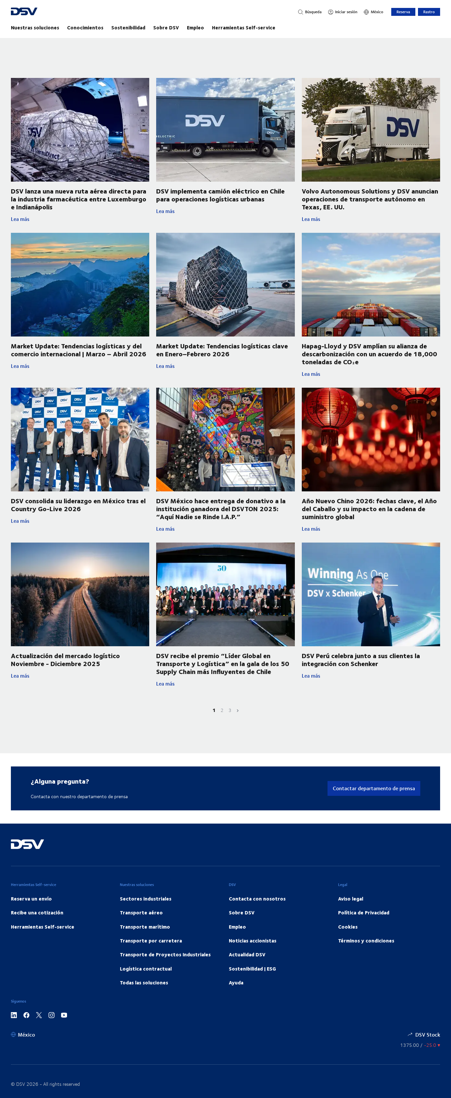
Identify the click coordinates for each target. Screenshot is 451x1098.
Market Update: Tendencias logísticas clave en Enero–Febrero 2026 (222, 349)
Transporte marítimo (145, 927)
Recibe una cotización (37, 912)
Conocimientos (85, 27)
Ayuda (236, 982)
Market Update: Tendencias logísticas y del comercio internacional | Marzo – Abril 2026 (78, 349)
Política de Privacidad (363, 912)
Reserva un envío (31, 899)
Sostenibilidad (128, 27)
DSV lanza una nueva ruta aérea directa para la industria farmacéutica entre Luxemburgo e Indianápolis (78, 199)
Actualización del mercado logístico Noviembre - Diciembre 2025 (65, 659)
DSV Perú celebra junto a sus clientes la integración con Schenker (361, 659)
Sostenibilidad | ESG (252, 969)
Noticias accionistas (252, 940)
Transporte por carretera (151, 940)
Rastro (429, 12)
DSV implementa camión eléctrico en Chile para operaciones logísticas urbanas (220, 195)
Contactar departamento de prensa (374, 788)
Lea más (80, 219)
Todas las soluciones (144, 982)
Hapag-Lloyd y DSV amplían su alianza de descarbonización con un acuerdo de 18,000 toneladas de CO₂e (369, 353)
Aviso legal (350, 899)
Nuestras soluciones (35, 27)
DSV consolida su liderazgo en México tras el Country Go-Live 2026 (78, 504)
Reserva (403, 12)
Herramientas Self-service (243, 27)
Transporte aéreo (141, 912)
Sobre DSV (166, 27)
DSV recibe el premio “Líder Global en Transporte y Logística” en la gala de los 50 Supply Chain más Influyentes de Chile (222, 663)
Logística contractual (146, 969)
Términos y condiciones (366, 940)
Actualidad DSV (247, 954)
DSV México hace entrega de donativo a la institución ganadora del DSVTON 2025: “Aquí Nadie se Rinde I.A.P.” (221, 508)
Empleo (195, 27)
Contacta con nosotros (257, 899)
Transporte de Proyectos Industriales (165, 954)
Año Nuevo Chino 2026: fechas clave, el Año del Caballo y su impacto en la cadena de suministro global (369, 508)
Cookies (348, 927)
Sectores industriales (145, 899)
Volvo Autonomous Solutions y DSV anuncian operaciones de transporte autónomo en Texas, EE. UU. (370, 199)
